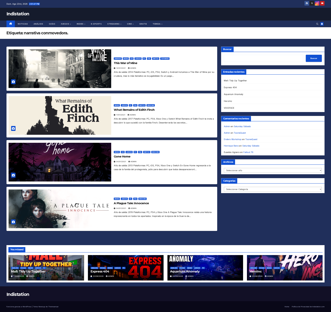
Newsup (42, 307)
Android (118, 58)
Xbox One (150, 105)
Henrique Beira (231, 145)
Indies (80, 24)
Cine (129, 24)
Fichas (23, 268)
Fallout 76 (248, 152)
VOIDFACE (229, 108)
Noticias (23, 24)
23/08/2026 (19, 276)
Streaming (113, 24)
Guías (52, 24)
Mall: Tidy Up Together (235, 80)
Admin (133, 68)
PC (144, 58)
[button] (317, 24)
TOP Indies (165, 58)
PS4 (149, 58)
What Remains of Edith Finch (134, 110)
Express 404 (230, 87)
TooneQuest (240, 133)
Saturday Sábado (242, 126)
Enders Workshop (233, 139)
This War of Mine (125, 63)
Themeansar (53, 307)
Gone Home (122, 156)
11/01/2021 (121, 115)
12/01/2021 (121, 68)
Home (287, 307)
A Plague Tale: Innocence (131, 203)
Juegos (65, 24)
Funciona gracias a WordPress (19, 307)
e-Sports (96, 24)
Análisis (38, 24)
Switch (156, 58)
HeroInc (228, 101)
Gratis (143, 24)
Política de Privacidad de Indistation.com (308, 307)
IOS (131, 58)
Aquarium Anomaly (233, 94)
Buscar (227, 49)
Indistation (17, 14)
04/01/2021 (121, 162)
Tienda (157, 24)
